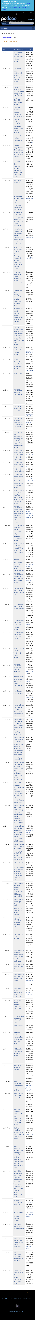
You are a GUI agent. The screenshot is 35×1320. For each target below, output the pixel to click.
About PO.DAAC (27, 1298)
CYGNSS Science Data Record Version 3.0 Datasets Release (19, 625)
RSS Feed (4, 1298)
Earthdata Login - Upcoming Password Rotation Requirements (19, 1021)
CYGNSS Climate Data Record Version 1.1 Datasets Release (19, 364)
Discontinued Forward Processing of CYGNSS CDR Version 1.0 (18, 992)
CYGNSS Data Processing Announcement (18, 392)
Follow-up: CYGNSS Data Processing (18, 1202)
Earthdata (28, 4)
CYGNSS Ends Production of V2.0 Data (18, 408)
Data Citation (17, 1298)
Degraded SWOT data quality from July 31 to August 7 (18, 922)
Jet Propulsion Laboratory (11, 13)
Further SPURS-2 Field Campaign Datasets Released (18, 1216)
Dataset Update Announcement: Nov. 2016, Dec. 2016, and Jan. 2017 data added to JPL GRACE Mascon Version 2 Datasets (19, 871)
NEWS (14, 38)
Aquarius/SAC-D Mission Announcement (18, 138)
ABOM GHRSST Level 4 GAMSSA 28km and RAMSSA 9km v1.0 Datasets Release (19, 75)
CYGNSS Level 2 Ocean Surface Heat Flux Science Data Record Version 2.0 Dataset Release (19, 497)
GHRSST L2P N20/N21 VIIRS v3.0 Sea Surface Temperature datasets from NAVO (18, 1277)
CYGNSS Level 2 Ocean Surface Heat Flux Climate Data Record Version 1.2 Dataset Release (19, 481)
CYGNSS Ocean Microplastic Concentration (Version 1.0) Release (19, 578)
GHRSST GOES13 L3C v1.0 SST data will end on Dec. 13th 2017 (19, 1256)
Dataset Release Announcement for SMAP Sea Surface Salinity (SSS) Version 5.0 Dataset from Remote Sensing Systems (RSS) (19, 770)
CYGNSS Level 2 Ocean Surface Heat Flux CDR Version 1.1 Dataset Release (19, 467)
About (9, 38)
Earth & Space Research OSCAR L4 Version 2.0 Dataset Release (19, 1004)
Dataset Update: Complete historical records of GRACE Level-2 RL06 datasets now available (19, 889)
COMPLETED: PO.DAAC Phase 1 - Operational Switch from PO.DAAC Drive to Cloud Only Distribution (19, 203)
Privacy (10, 1298)
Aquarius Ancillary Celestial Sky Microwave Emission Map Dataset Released (18, 126)
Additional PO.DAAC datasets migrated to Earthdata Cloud (19, 112)
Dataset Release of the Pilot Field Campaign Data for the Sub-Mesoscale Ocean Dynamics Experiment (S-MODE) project (19, 814)
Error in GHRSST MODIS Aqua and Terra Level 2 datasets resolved (19, 1085)
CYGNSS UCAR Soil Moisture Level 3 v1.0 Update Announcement (18, 681)
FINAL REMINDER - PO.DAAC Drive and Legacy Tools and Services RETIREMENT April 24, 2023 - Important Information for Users (19, 1157)
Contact (17, 1301)
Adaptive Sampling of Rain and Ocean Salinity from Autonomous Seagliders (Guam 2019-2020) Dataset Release (19, 95)
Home (4, 38)
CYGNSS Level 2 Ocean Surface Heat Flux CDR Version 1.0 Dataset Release (19, 455)
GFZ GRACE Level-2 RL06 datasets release (19, 1226)
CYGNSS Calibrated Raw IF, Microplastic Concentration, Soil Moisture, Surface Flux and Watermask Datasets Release (19, 335)
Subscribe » (27, 1293)
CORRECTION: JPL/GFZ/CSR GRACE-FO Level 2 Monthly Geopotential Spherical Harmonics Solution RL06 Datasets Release (18, 258)
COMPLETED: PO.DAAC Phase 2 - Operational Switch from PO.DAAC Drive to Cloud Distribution (19, 219)
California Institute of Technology (11, 14)
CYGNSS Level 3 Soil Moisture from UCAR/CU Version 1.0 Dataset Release (19, 548)
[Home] (13, 19)
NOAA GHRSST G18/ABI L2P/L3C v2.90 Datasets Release (19, 57)
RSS (33, 769)
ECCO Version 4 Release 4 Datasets (19, 1067)
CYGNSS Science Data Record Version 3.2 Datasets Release (19, 653)
